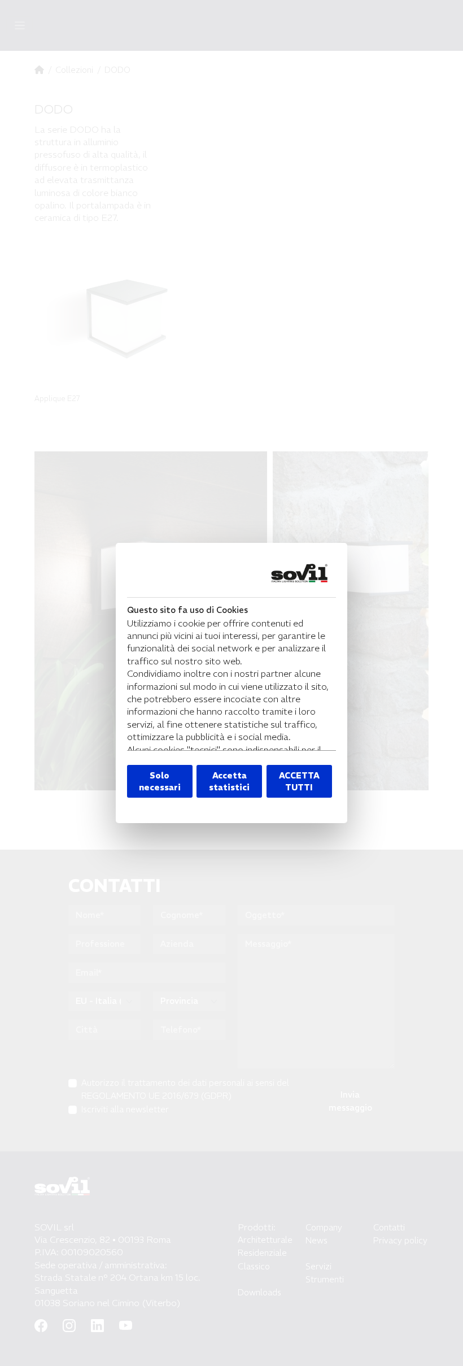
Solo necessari (160, 781)
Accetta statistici (229, 781)
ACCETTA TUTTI (299, 781)
